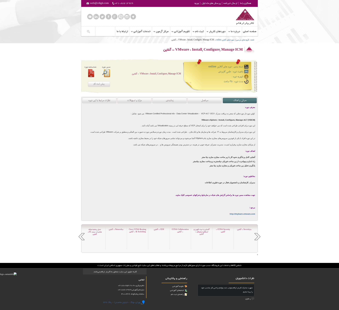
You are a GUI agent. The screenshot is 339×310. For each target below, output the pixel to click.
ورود (196, 3)
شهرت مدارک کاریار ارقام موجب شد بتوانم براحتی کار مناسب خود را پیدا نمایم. (227, 289)
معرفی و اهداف (239, 100)
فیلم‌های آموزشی (177, 290)
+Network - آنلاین (116, 229)
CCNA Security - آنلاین (223, 230)
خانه (252, 39)
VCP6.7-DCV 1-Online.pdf (91, 73)
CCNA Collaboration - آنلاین (180, 230)
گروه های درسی (242, 39)
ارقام (245, 17)
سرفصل (204, 100)
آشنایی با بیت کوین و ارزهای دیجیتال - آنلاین (202, 231)
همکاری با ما (245, 3)
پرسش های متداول (211, 3)
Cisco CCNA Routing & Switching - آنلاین (137, 230)
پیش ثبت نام (99, 84)
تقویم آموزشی (182, 31)
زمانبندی (169, 100)
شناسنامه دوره (90, 67)
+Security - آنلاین (244, 229)
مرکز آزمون (162, 31)
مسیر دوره (106, 67)
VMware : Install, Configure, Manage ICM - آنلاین (156, 74)
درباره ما (235, 31)
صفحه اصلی (249, 31)
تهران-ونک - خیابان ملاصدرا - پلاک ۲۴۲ (122, 302)
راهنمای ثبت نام (177, 294)
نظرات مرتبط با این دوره (99, 100)
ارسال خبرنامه (230, 3)
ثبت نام (199, 31)
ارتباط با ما (122, 31)
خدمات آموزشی (142, 31)
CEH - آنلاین (159, 229)
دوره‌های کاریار (217, 31)
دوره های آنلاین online (225, 39)
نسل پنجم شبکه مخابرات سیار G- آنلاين (95, 231)
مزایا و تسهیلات (134, 100)
